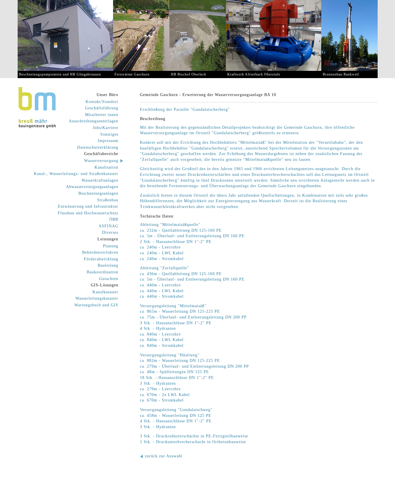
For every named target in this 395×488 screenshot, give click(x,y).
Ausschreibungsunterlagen (93, 121)
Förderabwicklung (101, 259)
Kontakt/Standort (102, 102)
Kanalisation (106, 167)
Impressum (108, 141)
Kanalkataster (105, 292)
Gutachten (108, 279)
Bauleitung (108, 265)
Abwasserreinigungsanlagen (92, 187)
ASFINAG (108, 226)
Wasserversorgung (101, 161)
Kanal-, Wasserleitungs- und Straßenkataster (76, 174)
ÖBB (113, 219)
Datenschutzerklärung (97, 147)
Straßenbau (107, 200)
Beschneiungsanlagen (98, 193)
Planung (110, 246)
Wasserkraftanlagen (100, 180)
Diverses (110, 232)
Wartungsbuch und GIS (96, 305)
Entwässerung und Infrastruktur (88, 206)
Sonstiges (109, 134)
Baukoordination (102, 272)
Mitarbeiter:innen (101, 115)
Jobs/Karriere (105, 128)
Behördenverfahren (100, 252)
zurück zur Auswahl (163, 456)
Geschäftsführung (101, 108)
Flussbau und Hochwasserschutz (88, 213)
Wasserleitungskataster (96, 298)
